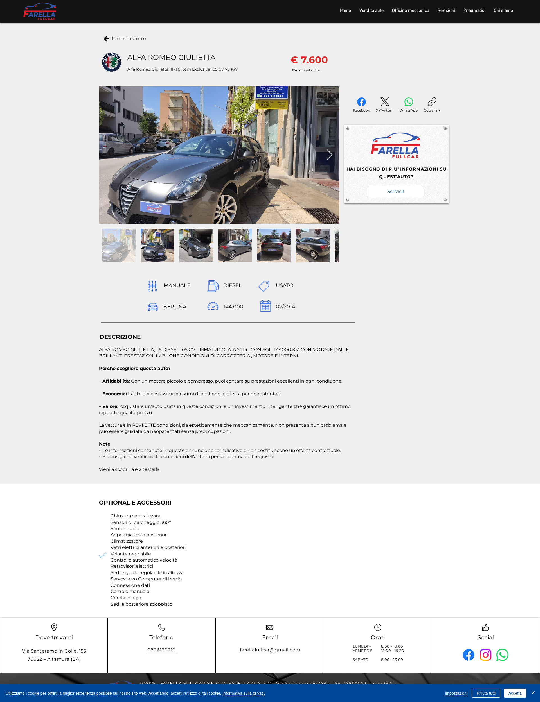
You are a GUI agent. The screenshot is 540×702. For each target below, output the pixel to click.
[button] (395, 191)
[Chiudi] (533, 693)
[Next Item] (330, 154)
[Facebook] (468, 655)
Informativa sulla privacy (244, 693)
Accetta (515, 693)
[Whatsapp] (502, 655)
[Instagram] (485, 655)
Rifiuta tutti (486, 693)
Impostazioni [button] (456, 693)
